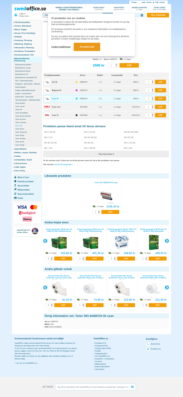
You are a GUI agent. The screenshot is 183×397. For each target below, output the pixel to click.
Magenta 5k (56, 90)
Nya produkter (23, 186)
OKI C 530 (128, 148)
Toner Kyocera (20, 119)
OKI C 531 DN (129, 143)
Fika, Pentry (19, 171)
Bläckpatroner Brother (23, 65)
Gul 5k (54, 82)
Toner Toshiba (20, 139)
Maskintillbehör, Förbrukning (22, 59)
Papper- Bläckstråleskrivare (25, 90)
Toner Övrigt (19, 145)
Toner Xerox (19, 142)
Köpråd (98, 351)
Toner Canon (20, 106)
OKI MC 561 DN (50, 143)
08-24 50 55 (155, 344)
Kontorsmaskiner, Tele (24, 55)
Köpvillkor (99, 359)
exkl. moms (147, 2)
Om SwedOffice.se (102, 356)
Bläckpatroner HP (21, 74)
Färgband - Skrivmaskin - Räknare (27, 84)
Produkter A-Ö (100, 343)
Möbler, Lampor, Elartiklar (25, 153)
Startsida (46, 21)
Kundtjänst (98, 8)
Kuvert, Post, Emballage (24, 33)
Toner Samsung (21, 132)
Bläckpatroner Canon (23, 68)
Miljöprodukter (24, 190)
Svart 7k (55, 115)
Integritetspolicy (101, 354)
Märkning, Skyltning (23, 44)
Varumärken (99, 369)
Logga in (22, 14)
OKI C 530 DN (89, 148)
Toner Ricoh (19, 129)
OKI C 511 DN (89, 132)
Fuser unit (56, 107)
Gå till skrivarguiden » (64, 164)
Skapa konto (24, 16)
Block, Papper (20, 30)
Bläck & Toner (23, 177)
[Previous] (45, 241)
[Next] (167, 241)
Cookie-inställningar (60, 47)
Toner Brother (20, 103)
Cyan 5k (55, 99)
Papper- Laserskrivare (23, 94)
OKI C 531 (48, 148)
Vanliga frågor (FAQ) (103, 348)
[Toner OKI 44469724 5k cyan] (67, 63)
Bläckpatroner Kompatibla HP (26, 77)
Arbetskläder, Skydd (23, 160)
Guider (20, 198)
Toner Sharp (19, 135)
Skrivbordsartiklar (22, 22)
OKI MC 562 (129, 137)
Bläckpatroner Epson (23, 71)
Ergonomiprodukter (26, 194)
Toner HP (18, 110)
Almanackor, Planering (24, 48)
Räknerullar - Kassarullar (24, 97)
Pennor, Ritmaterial (22, 26)
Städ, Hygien (20, 167)
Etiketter (18, 37)
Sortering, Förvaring (23, 40)
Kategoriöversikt (101, 346)
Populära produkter (26, 181)
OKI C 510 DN (49, 132)
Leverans (98, 361)
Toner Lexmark (20, 122)
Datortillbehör (20, 149)
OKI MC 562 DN (90, 137)
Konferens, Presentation (24, 51)
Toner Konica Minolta (23, 116)
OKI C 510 (48, 137)
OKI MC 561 (89, 143)
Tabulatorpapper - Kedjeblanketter (27, 100)
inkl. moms (160, 2)
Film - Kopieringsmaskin (24, 81)
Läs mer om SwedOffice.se (26, 363)
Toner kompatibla (21, 113)
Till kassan (158, 15)
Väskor (17, 156)
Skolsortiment (20, 163)
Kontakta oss (156, 349)
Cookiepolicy (109, 359)
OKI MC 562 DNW (131, 132)
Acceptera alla (87, 47)
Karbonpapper (20, 87)
